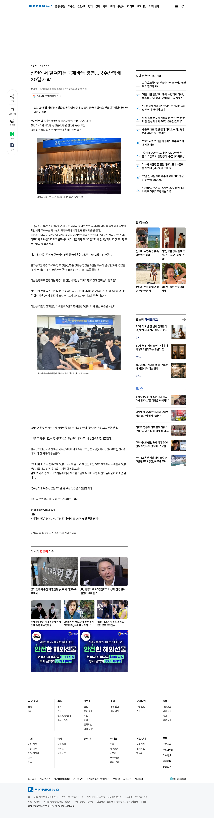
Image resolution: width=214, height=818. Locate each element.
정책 (60, 706)
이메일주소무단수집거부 (98, 779)
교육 (30, 757)
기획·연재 (154, 6)
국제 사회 (62, 753)
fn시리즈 (140, 748)
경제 (90, 6)
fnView (167, 744)
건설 (60, 711)
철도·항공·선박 (64, 715)
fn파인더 (140, 744)
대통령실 (167, 706)
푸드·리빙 (114, 757)
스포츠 (113, 753)
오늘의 (147, 319)
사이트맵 (139, 779)
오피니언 (141, 6)
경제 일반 (114, 706)
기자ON (167, 761)
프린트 (12, 125)
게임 (86, 715)
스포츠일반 (44, 66)
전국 (30, 762)
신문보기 (167, 766)
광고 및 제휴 (44, 779)
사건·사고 (32, 744)
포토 (165, 738)
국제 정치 (62, 748)
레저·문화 (114, 762)
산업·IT (81, 6)
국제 (112, 6)
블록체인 (88, 724)
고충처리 (127, 779)
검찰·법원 (32, 748)
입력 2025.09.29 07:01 (51, 89)
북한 (165, 715)
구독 (12, 138)
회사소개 (32, 779)
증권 (30, 711)
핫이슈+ (140, 753)
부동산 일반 (63, 720)
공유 (12, 101)
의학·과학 (88, 729)
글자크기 (12, 114)
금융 (30, 706)
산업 (86, 706)
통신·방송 (88, 711)
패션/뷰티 (114, 748)
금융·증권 (60, 6)
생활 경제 (114, 711)
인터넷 (87, 720)
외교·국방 (167, 720)
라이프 (130, 6)
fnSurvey (168, 749)
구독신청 (116, 779)
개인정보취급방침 (62, 779)
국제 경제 (62, 744)
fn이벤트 (167, 755)
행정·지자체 (33, 753)
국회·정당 (167, 711)
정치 (97, 6)
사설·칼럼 (140, 706)
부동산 (71, 6)
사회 (105, 6)
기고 (138, 711)
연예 (112, 744)
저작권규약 (78, 779)
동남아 (121, 6)
